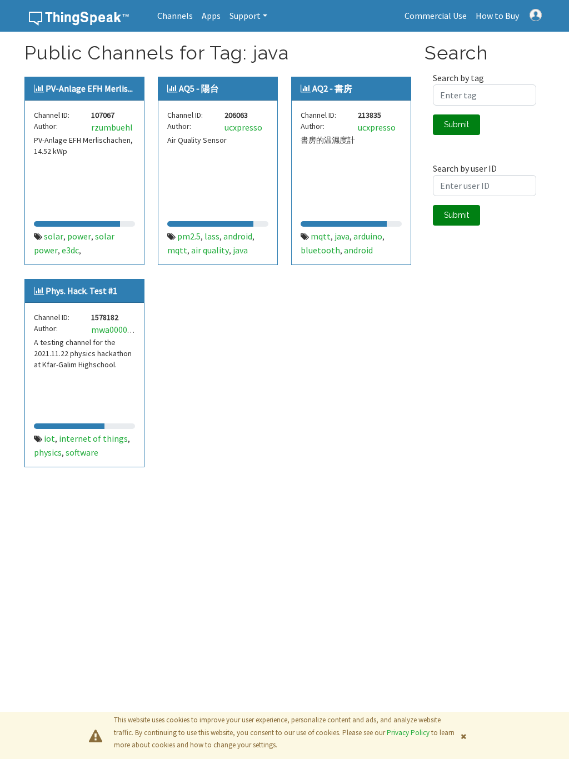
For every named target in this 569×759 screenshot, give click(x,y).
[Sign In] (536, 13)
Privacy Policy (408, 732)
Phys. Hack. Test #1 (81, 290)
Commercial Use (436, 15)
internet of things (93, 438)
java (240, 250)
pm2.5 (189, 236)
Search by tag (458, 77)
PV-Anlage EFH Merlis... (89, 88)
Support (245, 15)
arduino (367, 236)
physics (48, 452)
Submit (456, 124)
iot (49, 438)
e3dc (70, 250)
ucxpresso (243, 127)
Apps (211, 15)
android (237, 236)
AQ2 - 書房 (332, 88)
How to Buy (497, 15)
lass (211, 236)
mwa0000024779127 (129, 329)
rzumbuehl (112, 127)
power (79, 236)
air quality (210, 250)
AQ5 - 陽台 (199, 88)
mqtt (177, 250)
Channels (175, 15)
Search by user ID (465, 168)
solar (53, 236)
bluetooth (320, 250)
